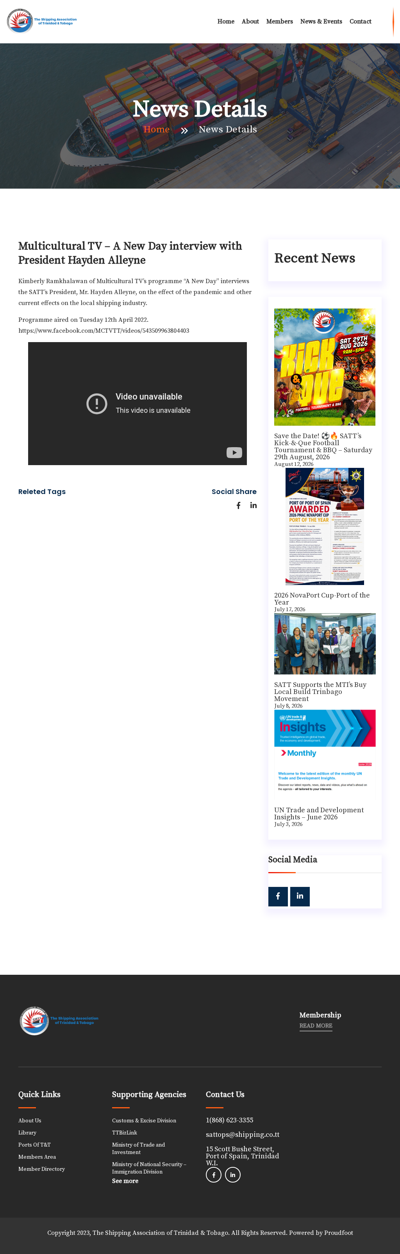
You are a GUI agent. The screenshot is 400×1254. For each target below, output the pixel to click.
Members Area (37, 1157)
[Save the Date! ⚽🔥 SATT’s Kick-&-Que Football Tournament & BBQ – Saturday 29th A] (324, 367)
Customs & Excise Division (144, 1120)
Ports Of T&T (34, 1145)
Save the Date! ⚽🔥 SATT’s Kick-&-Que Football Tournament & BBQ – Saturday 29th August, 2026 (323, 447)
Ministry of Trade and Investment (138, 1149)
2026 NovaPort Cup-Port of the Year (322, 599)
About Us (29, 1120)
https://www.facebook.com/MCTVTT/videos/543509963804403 (103, 331)
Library (27, 1132)
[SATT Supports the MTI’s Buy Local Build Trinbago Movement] (325, 643)
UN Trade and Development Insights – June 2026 (319, 814)
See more (125, 1181)
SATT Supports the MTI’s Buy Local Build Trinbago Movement (320, 691)
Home (226, 21)
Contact (360, 21)
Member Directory (41, 1169)
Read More (316, 1025)
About (250, 21)
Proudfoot (338, 1233)
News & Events (321, 21)
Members (279, 21)
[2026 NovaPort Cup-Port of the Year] (325, 526)
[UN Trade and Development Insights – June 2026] (325, 755)
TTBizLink (124, 1132)
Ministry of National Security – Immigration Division (149, 1168)
